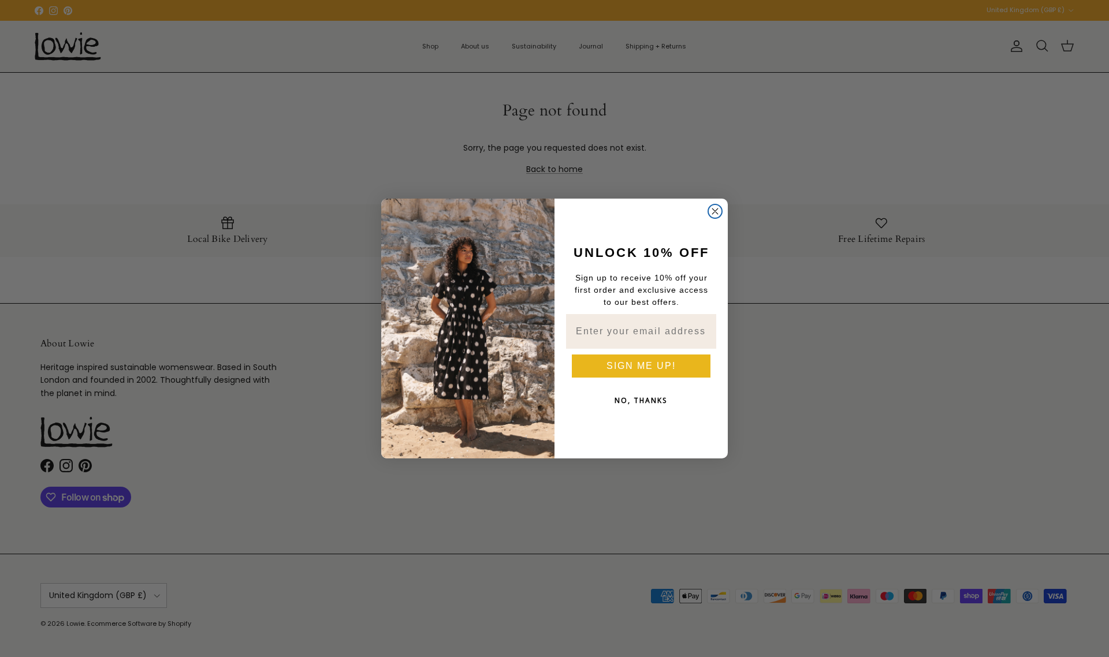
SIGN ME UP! (641, 366)
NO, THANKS (641, 400)
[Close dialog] (715, 211)
